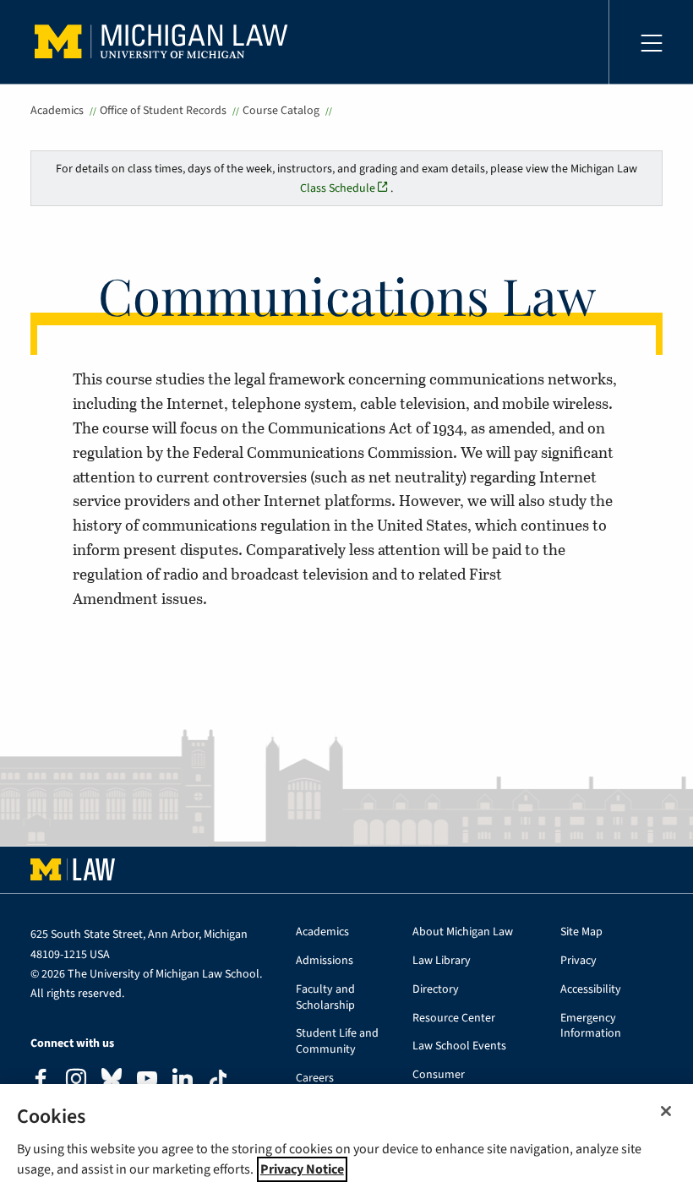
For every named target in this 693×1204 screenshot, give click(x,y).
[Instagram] (76, 1081)
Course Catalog (281, 110)
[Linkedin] (182, 1081)
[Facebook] (40, 1081)
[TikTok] (218, 1080)
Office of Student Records (163, 110)
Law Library (441, 961)
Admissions (324, 961)
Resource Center (453, 1019)
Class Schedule (337, 188)
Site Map (581, 932)
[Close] (666, 1111)
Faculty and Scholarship (325, 998)
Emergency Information (590, 1027)
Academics (57, 110)
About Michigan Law (462, 932)
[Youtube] (147, 1081)
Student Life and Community (337, 1042)
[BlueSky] (111, 1082)
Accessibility (590, 990)
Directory (435, 990)
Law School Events (459, 1046)
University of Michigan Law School (166, 42)
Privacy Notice (302, 1169)
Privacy (578, 961)
